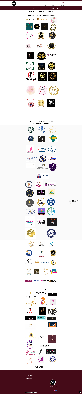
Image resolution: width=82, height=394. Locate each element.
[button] (51, 5)
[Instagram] (54, 390)
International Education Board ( (32, 7)
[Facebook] (56, 390)
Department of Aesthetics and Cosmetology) (47, 7)
